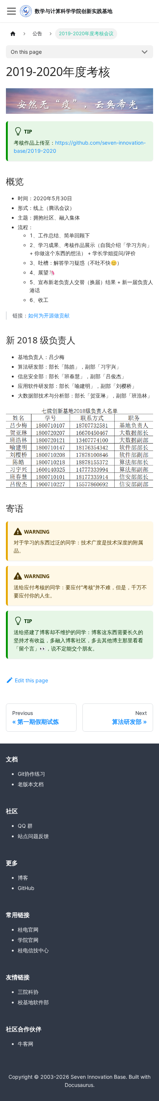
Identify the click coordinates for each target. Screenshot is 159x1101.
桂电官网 (28, 929)
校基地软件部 (33, 1002)
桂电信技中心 (33, 950)
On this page (26, 52)
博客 (23, 877)
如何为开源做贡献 (49, 315)
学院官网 (28, 940)
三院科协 (28, 992)
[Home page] (13, 33)
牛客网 (25, 1044)
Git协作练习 (31, 774)
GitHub (26, 888)
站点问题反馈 (33, 836)
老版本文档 (31, 784)
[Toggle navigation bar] (11, 11)
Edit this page (31, 680)
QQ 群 (25, 826)
